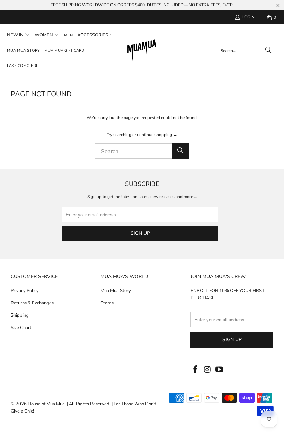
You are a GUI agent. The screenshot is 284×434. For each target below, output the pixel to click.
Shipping (20, 315)
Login (248, 17)
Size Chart (21, 328)
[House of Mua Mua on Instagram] (208, 369)
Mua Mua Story (115, 290)
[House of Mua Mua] (142, 50)
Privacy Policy (25, 290)
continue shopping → (157, 135)
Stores (107, 303)
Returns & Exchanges (32, 303)
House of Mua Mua (46, 404)
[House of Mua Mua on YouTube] (219, 369)
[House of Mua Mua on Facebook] (195, 369)
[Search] (268, 50)
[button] (18, 35)
